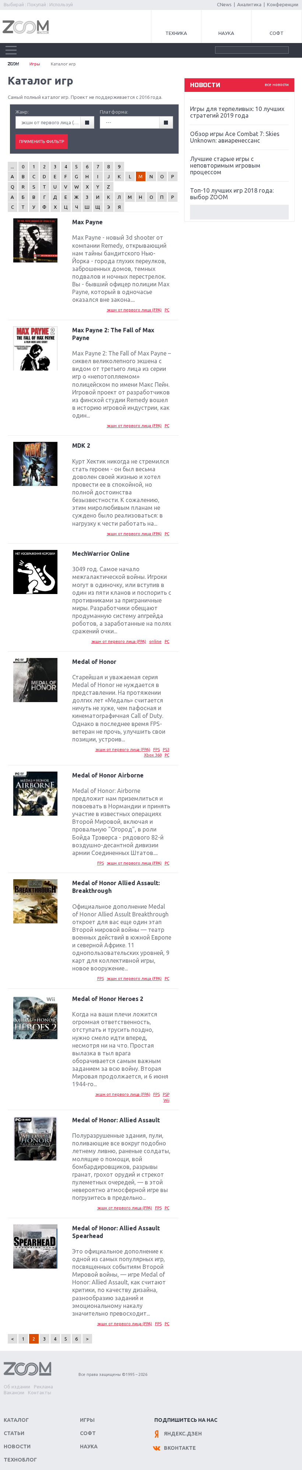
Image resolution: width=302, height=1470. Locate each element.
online (155, 641)
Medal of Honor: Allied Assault (116, 1120)
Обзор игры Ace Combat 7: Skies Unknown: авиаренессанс (235, 137)
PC (167, 310)
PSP (166, 1094)
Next (239, 212)
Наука (226, 33)
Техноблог (20, 1460)
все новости (277, 84)
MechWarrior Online (101, 553)
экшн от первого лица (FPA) (134, 310)
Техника (176, 33)
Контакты (39, 1392)
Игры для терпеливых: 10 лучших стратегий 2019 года (237, 112)
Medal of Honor (94, 661)
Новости (17, 1446)
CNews (224, 4)
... (12, 166)
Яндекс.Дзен (183, 1434)
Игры (34, 63)
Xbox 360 (153, 755)
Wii (166, 1100)
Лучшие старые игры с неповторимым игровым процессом (225, 165)
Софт (277, 33)
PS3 (166, 749)
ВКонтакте (180, 1448)
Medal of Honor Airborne (108, 775)
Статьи (14, 1433)
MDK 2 (81, 445)
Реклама (43, 1386)
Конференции (282, 4)
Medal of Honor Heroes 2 (107, 998)
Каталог (16, 1420)
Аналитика (249, 4)
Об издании (17, 1386)
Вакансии (14, 1392)
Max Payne (87, 222)
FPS (156, 749)
